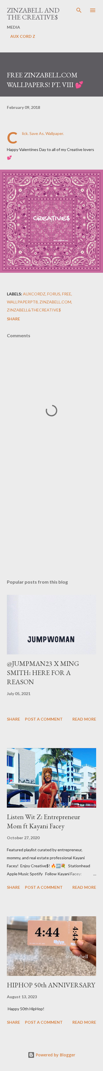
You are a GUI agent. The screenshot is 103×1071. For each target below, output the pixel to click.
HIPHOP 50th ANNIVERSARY (51, 984)
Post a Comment (44, 719)
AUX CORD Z (22, 36)
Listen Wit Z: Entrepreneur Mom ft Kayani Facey (43, 821)
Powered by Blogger (55, 1055)
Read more (84, 719)
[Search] (79, 10)
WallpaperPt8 (22, 301)
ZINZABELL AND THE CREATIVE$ (33, 13)
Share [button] (13, 318)
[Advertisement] (51, 525)
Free (66, 293)
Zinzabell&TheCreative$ (34, 309)
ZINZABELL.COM (55, 301)
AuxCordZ (34, 293)
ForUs (53, 293)
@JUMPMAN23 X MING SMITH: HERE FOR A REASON (43, 672)
